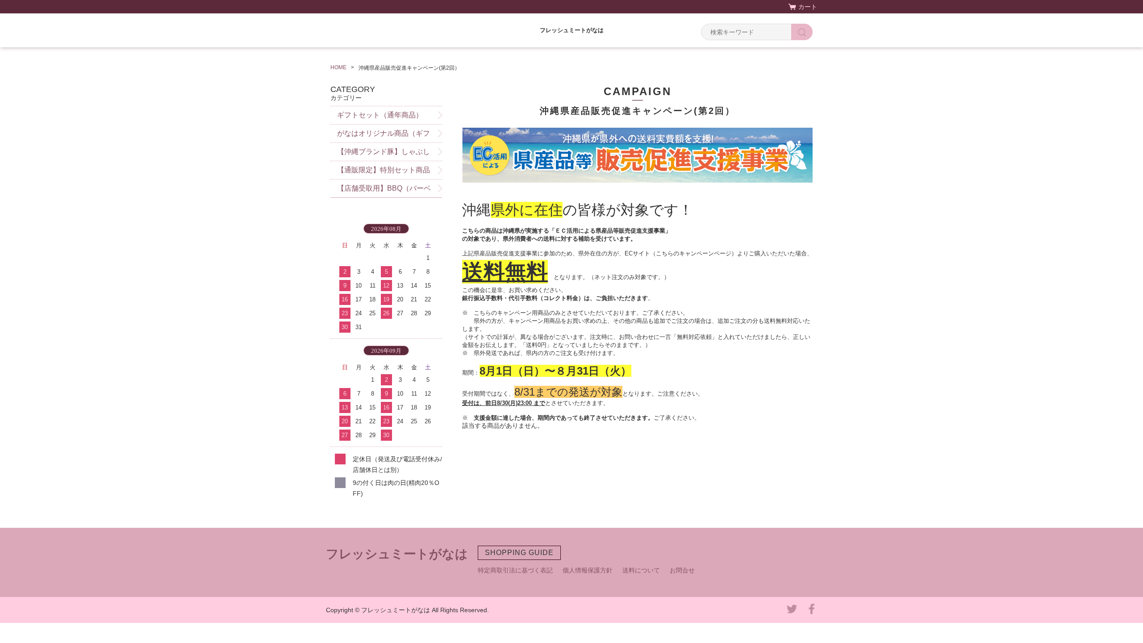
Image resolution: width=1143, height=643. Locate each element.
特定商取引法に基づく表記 (515, 570)
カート (807, 6)
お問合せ (682, 570)
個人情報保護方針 (588, 570)
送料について (641, 570)
